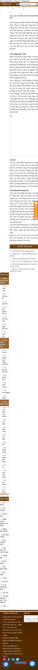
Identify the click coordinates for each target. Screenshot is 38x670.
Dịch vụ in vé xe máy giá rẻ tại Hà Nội (24, 261)
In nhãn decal (4, 450)
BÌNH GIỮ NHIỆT (4, 530)
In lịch (4, 443)
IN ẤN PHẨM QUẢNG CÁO (3, 343)
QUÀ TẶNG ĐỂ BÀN (3, 587)
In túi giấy (4, 422)
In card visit (4, 288)
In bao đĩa (4, 334)
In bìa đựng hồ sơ (4, 310)
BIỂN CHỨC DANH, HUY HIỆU (4, 522)
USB (4, 606)
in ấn (18, 96)
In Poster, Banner (4, 369)
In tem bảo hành (4, 474)
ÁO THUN (2, 509)
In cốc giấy (4, 437)
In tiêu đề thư (4, 319)
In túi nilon (4, 490)
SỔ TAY (5, 593)
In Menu (4, 397)
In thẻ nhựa (4, 482)
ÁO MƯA (2, 504)
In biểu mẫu (4, 429)
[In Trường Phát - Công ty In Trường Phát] (19, 1)
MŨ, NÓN (3, 573)
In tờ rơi (4, 351)
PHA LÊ (5, 581)
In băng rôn (4, 377)
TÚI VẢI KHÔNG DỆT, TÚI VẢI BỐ (4, 599)
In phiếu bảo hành (4, 458)
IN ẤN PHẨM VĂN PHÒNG (4, 280)
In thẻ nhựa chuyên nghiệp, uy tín (23, 251)
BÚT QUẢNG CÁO (3, 542)
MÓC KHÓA (3, 562)
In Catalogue (6, 391)
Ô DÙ (5, 578)
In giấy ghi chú (5, 326)
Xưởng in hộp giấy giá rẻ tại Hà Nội (23, 259)
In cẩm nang (4, 385)
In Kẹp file (5, 303)
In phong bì (4, 296)
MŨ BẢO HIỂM (3, 568)
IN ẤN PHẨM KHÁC (4, 403)
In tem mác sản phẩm (4, 412)
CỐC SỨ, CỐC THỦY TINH (4, 550)
